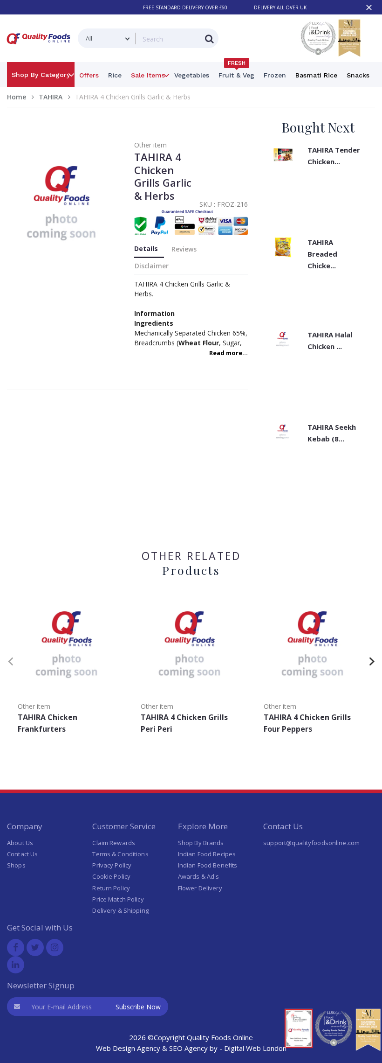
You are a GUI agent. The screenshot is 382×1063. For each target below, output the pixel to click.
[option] (68, 665)
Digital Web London (255, 1048)
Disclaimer (152, 265)
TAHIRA (50, 96)
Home (16, 96)
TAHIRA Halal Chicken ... (329, 340)
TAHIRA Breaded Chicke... (322, 254)
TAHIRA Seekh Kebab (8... (331, 432)
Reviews (184, 249)
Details (146, 248)
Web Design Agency (128, 1048)
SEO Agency (188, 1048)
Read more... (228, 353)
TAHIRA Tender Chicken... (333, 155)
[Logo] (40, 46)
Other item (150, 144)
